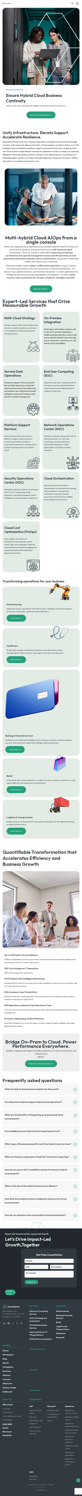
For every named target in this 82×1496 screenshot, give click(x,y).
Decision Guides (9, 1388)
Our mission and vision (12, 1416)
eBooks (6, 1363)
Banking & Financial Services (64, 1316)
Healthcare (61, 1333)
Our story (6, 1409)
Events (5, 1428)
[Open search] (72, 3)
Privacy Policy (33, 1485)
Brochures (7, 1371)
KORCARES (7, 1424)
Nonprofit (60, 1337)
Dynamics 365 (53, 1410)
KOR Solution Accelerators (40, 1339)
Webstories (7, 1383)
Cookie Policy (42, 1485)
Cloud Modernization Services (38, 1326)
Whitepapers (8, 1355)
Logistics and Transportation (62, 1327)
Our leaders (7, 1420)
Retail (58, 1322)
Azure (49, 1420)
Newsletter (7, 1435)
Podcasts (7, 1379)
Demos (6, 1350)
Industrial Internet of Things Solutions (38, 1333)
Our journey (7, 1412)
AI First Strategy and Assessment (38, 1319)
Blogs (5, 1359)
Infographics (8, 1367)
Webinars (7, 1375)
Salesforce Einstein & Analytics (69, 1439)
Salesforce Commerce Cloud (69, 1462)
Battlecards (7, 1392)
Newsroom (7, 1432)
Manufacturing (62, 1311)
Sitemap (50, 1485)
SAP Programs (35, 1427)
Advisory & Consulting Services (38, 1312)
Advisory (33, 1417)
